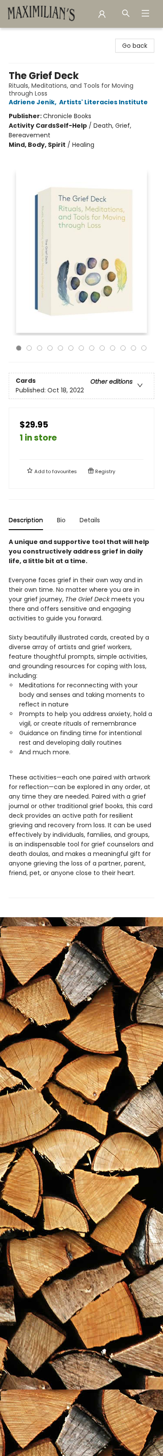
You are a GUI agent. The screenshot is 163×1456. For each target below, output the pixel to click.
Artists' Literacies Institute (103, 102)
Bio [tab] (61, 520)
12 (133, 348)
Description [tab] (26, 520)
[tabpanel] (81, 717)
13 (143, 348)
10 (112, 348)
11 (123, 348)
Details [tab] (90, 520)
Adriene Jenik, (33, 102)
